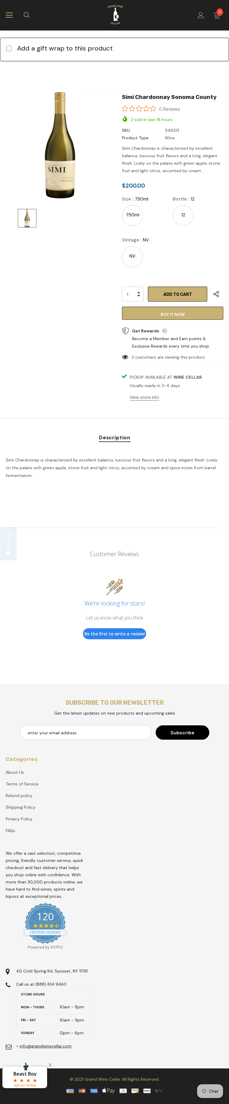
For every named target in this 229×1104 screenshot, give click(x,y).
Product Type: (135, 137)
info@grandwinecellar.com (46, 1046)
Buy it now (173, 314)
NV (132, 256)
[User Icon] (201, 15)
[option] (60, 145)
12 (183, 215)
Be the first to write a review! (114, 634)
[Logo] (115, 15)
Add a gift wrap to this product (65, 48)
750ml (132, 215)
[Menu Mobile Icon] (9, 15)
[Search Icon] (32, 15)
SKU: (126, 130)
